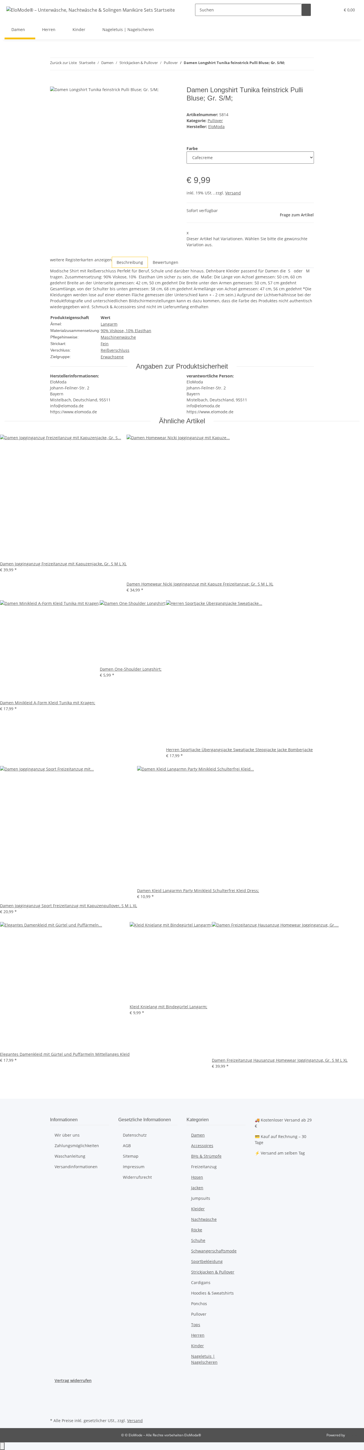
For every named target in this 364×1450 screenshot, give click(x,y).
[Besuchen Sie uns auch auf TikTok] (54, 1410)
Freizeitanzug (204, 1166)
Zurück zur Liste (63, 62)
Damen (198, 1135)
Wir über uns (67, 1135)
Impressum (133, 1166)
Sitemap (130, 1156)
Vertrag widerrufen (73, 1380)
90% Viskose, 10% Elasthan (126, 330)
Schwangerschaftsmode (214, 1251)
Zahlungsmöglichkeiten (77, 1145)
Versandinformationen (76, 1166)
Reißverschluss (115, 350)
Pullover (215, 120)
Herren (197, 1335)
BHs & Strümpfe (206, 1156)
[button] (324, 10)
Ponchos (199, 1303)
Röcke (196, 1230)
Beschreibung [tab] (130, 262)
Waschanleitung (70, 1156)
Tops (195, 1324)
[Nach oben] (2, 1446)
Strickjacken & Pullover (212, 1272)
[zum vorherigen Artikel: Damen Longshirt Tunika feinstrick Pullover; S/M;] (289, 64)
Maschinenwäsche (118, 337)
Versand (233, 193)
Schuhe (198, 1240)
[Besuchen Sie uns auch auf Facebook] (54, 1390)
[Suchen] (306, 10)
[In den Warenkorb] (54, 83)
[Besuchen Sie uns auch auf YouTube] (54, 1396)
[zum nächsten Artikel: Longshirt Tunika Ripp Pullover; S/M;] (299, 64)
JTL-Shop (352, 1435)
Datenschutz (135, 1135)
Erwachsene (112, 357)
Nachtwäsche (204, 1219)
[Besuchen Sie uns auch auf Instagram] (54, 1403)
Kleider (198, 1208)
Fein (105, 343)
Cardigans (200, 1282)
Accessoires (202, 1145)
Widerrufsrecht (137, 1177)
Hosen (197, 1177)
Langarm (109, 324)
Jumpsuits (200, 1198)
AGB (127, 1145)
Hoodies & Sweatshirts (212, 1293)
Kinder (197, 1345)
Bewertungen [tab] (165, 262)
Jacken (197, 1187)
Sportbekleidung (207, 1261)
